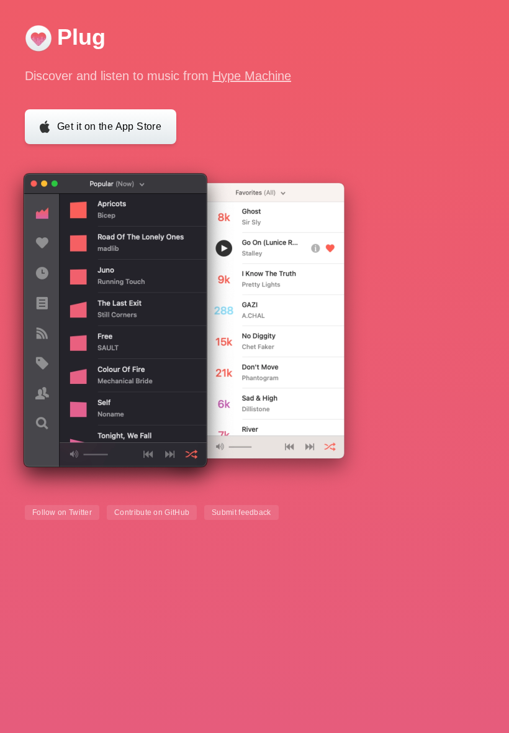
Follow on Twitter (62, 512)
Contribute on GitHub (151, 512)
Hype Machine (251, 76)
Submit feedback (241, 512)
